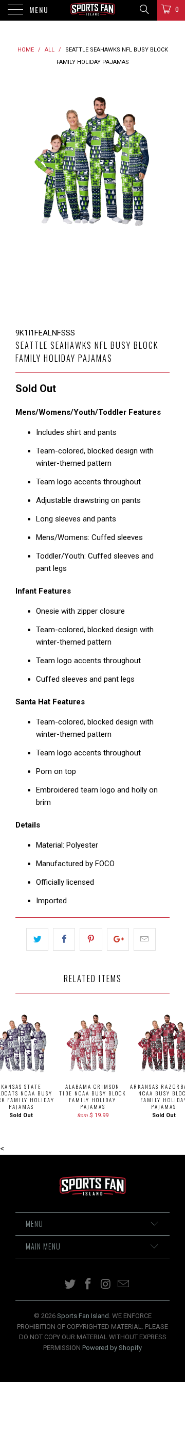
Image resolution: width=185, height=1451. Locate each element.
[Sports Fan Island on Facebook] (88, 1284)
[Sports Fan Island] (92, 10)
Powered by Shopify (112, 1348)
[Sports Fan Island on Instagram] (106, 1284)
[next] (160, 197)
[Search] (143, 9)
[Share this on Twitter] (37, 939)
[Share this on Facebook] (64, 939)
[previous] (25, 197)
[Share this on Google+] (118, 939)
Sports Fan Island (83, 1316)
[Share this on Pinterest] (91, 939)
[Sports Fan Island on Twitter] (70, 1284)
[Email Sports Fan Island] (124, 1284)
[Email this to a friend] (145, 939)
